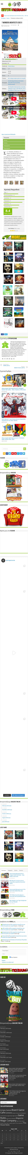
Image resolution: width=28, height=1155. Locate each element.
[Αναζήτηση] (24, 448)
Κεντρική (3, 18)
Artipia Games (5, 1110)
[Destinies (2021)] (19, 323)
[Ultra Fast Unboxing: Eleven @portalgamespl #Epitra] (14, 653)
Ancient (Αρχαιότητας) (13, 81)
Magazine (19, 1118)
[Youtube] (15, 453)
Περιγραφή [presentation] (6, 137)
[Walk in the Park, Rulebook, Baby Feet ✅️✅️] (14, 755)
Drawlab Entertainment (16, 1113)
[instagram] (21, 453)
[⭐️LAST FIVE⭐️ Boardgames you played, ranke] (14, 627)
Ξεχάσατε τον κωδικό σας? (8, 962)
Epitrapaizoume (6, 25)
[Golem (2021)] (7, 268)
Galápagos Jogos (12, 88)
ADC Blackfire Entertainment (14, 87)
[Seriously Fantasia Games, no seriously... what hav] (14, 601)
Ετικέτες (21, 870)
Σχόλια (15, 870)
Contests (8, 1113)
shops (5, 1123)
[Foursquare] (18, 453)
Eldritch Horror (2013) (19, 367)
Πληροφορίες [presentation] (7, 148)
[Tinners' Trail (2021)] (18, 290)
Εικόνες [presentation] (5, 143)
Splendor (21, 1123)
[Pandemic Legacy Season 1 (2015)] (19, 279)
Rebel (15, 90)
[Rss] (4, 453)
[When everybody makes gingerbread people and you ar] (14, 576)
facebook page (6, 1115)
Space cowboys (10, 1123)
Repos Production (21, 90)
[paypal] (24, 453)
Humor (10, 1118)
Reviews (2, 1123)
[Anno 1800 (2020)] (19, 301)
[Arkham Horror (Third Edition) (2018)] (8, 301)
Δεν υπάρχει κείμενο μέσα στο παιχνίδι (16, 78)
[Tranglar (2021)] (7, 312)
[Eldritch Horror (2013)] (19, 257)
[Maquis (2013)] (8, 257)
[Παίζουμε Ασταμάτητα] (14, 9)
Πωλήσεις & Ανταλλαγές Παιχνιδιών (19, 939)
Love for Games (13, 1147)
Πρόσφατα (3, 870)
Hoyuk (7, 1118)
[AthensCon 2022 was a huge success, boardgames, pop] (14, 729)
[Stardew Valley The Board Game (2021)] (18, 312)
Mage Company (8, 1120)
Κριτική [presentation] (5, 140)
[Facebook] (7, 453)
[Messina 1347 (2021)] (7, 246)
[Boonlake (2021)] (18, 268)
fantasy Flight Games (14, 1115)
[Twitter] (10, 453)
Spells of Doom (16, 1123)
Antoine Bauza (11, 66)
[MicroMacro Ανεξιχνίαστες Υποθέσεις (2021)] (8, 323)
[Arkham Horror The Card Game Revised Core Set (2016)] (18, 246)
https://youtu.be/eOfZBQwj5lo (8, 134)
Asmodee (23, 87)
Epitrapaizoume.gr (14, 1149)
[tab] (14, 137)
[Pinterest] (12, 453)
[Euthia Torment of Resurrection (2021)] (8, 279)
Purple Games (21, 1121)
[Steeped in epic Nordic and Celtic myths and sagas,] (14, 704)
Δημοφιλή (10, 870)
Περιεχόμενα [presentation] (7, 145)
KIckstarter (14, 1118)
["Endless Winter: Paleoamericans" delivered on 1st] (14, 678)
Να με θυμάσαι (14, 957)
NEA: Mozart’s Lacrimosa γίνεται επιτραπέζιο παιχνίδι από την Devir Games (14, 419)
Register (3, 960)
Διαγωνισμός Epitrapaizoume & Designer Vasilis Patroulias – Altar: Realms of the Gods (14, 389)
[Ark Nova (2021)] (7, 290)
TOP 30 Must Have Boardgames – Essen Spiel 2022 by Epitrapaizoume (17, 1092)
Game (8, 18)
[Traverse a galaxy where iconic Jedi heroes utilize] (14, 780)
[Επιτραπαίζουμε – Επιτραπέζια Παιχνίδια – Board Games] (14, 4)
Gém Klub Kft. (19, 88)
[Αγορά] (11, 55)
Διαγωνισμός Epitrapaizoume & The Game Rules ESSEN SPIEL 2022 (13, 438)
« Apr (1, 1143)
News (17, 1121)
